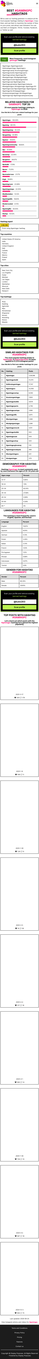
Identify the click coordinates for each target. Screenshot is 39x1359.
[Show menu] (37, 3)
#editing (5, 304)
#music (4, 315)
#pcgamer (6, 159)
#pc (3, 150)
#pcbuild (5, 164)
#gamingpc (6, 120)
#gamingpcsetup (12, 393)
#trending (5, 317)
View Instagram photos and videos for (19, 1322)
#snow (4, 320)
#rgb (4, 179)
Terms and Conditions (19, 1328)
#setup (5, 214)
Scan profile (19, 50)
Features (19, 1342)
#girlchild (5, 306)
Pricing (19, 1337)
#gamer (5, 140)
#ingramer (5, 313)
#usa (3, 302)
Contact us (19, 1346)
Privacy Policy (19, 1333)
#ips (3, 308)
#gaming (5, 125)
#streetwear (6, 311)
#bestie (4, 322)
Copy (4, 59)
